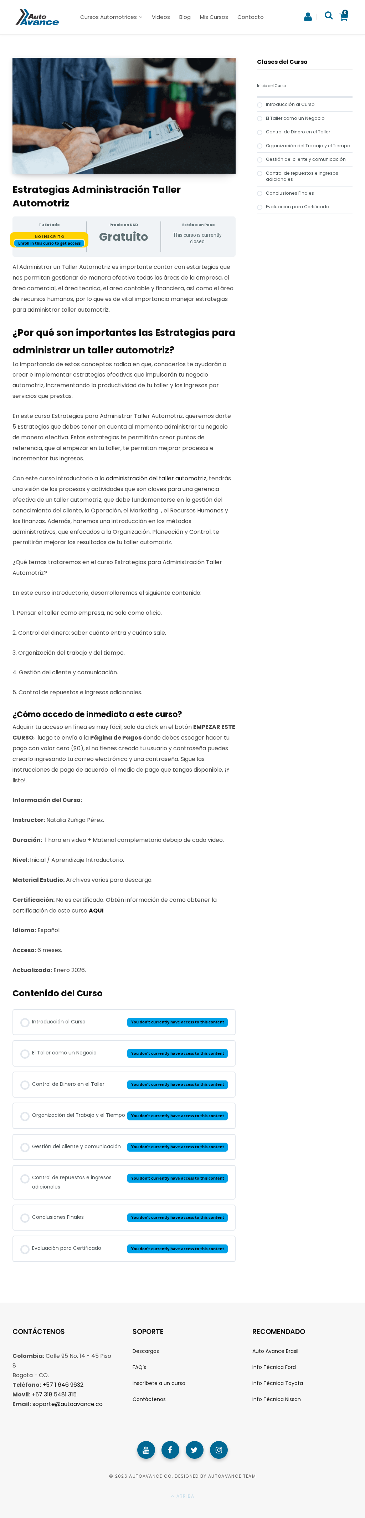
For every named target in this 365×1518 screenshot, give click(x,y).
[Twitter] (195, 1449)
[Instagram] (219, 1449)
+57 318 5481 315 (54, 1394)
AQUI (96, 910)
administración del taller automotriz (156, 478)
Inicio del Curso (271, 85)
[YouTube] (146, 1449)
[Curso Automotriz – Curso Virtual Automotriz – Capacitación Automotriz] (36, 17)
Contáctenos (149, 1399)
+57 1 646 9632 (62, 1384)
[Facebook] (170, 1449)
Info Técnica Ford (274, 1367)
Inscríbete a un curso (159, 1383)
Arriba (184, 1496)
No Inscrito (50, 236)
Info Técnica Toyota (277, 1383)
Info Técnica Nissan (276, 1399)
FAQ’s (139, 1367)
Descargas (146, 1350)
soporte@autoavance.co (67, 1404)
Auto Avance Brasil (275, 1350)
